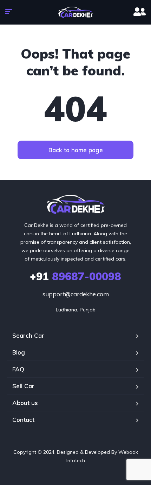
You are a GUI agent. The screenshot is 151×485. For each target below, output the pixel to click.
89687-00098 (75, 276)
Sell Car (23, 386)
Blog (18, 352)
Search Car (28, 335)
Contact (23, 419)
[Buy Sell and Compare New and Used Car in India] (75, 12)
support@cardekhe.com (75, 294)
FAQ (18, 369)
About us (25, 402)
